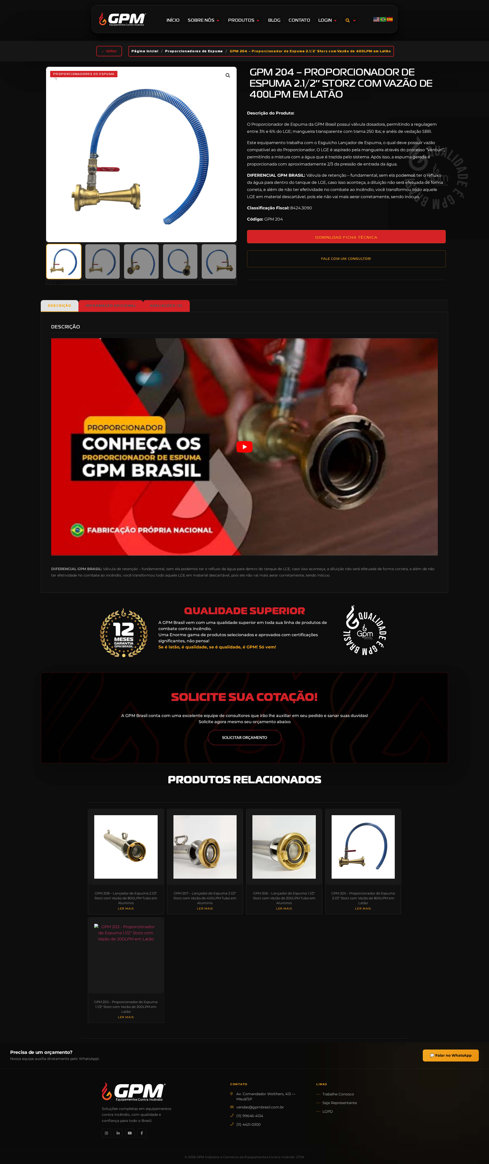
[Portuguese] (383, 19)
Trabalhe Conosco (338, 1094)
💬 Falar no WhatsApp (451, 1055)
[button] (228, 75)
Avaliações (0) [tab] (166, 305)
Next (58, 283)
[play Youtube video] (244, 447)
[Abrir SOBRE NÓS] (218, 20)
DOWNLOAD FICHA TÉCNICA (346, 237)
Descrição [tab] (59, 305)
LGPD (327, 1111)
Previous (60, 281)
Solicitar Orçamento (244, 737)
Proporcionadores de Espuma (194, 51)
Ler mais (126, 908)
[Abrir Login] (335, 20)
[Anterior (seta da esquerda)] (9, 582)
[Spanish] (390, 19)
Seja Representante (339, 1103)
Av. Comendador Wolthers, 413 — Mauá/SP (265, 1096)
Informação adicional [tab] (111, 305)
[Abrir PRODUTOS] (258, 20)
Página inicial (144, 51)
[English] (376, 19)
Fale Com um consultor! (346, 259)
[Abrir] (354, 20)
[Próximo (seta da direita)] (480, 582)
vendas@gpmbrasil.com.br (260, 1107)
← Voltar (109, 51)
